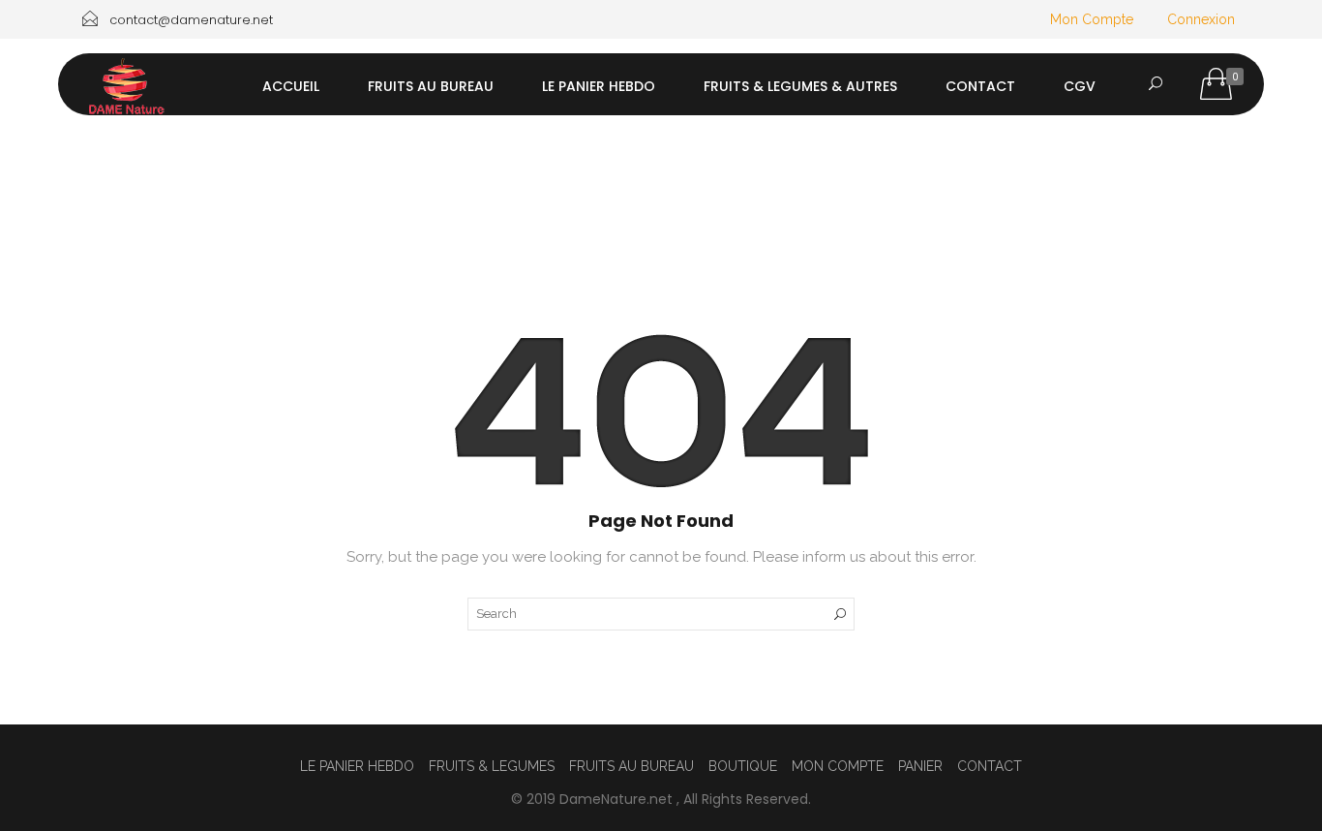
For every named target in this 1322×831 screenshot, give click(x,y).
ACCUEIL (290, 86)
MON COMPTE (838, 766)
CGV (1080, 86)
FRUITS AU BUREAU (431, 86)
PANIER (920, 766)
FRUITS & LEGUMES (492, 766)
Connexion (1201, 19)
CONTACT (980, 86)
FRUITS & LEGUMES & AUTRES (800, 86)
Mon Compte (1091, 19)
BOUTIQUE (742, 766)
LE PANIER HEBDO (598, 86)
